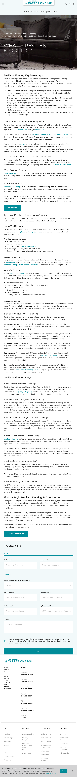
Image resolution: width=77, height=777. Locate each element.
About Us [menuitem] (63, 734)
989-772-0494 (52, 12)
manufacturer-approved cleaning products (21, 265)
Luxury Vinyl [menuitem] (8, 738)
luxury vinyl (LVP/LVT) (23, 392)
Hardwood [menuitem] (7, 741)
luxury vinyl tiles (34, 232)
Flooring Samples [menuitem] (25, 739)
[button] (66, 4)
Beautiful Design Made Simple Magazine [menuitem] (27, 747)
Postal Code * (8, 606)
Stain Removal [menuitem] (46, 734)
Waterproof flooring (12, 187)
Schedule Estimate (16, 534)
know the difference (63, 165)
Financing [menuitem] (7, 760)
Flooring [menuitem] (7, 734)
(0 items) (73, 4)
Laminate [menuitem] (7, 749)
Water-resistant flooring (13, 173)
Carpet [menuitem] (6, 745)
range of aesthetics (49, 355)
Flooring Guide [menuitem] (46, 741)
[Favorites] (70, 4)
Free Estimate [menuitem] (9, 756)
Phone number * (9, 592)
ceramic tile (22, 130)
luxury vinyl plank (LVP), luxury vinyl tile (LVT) (50, 135)
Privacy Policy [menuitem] (65, 753)
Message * (7, 619)
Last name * (44, 560)
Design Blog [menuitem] (26, 753)
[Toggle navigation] (3, 4)
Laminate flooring (11, 439)
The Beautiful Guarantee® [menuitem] (46, 746)
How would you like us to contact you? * (17, 580)
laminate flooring (17, 273)
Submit (38, 651)
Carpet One (8, 34)
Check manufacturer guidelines (27, 370)
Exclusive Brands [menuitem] (44, 759)
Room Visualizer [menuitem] (28, 734)
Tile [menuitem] (5, 752)
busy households (29, 246)
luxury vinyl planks (18, 232)
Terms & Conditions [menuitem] (63, 748)
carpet (22, 144)
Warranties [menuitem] (45, 751)
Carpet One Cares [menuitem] (64, 739)
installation (10, 262)
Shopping (32, 34)
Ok (63, 771)
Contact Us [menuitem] (64, 743)
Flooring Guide (20, 34)
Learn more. (51, 773)
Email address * (45, 592)
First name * (8, 560)
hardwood (39, 130)
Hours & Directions (7, 687)
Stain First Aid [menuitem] (46, 738)
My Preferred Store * (47, 606)
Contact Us (12, 208)
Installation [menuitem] (45, 755)
